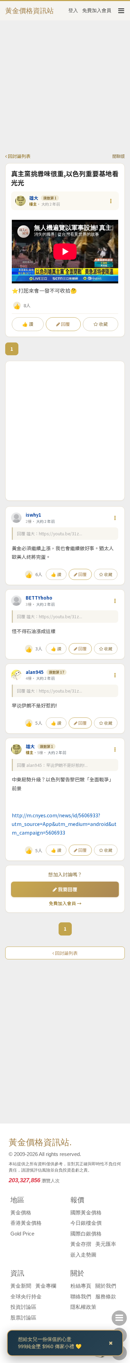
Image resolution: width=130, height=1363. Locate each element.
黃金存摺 (80, 1244)
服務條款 (105, 1296)
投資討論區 (23, 1307)
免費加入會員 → (65, 903)
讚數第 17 (56, 672)
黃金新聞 (20, 1286)
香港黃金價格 (26, 1223)
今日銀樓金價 (86, 1223)
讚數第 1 (50, 197)
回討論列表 (19, 156)
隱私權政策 (83, 1307)
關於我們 (105, 1286)
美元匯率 (105, 1244)
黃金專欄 (45, 1286)
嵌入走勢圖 (83, 1255)
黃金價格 (20, 1212)
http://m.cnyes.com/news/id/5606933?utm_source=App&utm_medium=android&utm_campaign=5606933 (64, 824)
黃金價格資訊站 (29, 11)
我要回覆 (67, 889)
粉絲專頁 (80, 1286)
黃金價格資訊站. (40, 1142)
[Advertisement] (65, 88)
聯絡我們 (80, 1296)
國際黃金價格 (86, 1212)
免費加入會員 (96, 10)
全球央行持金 (26, 1296)
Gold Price (22, 1234)
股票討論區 (23, 1317)
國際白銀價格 (86, 1234)
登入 (73, 10)
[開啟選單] (121, 10)
